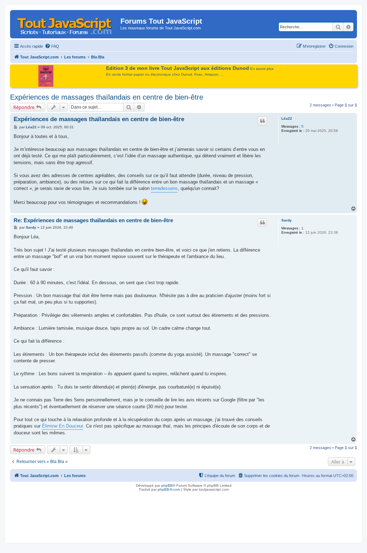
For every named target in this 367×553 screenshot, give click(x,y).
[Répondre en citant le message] (262, 120)
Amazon (211, 74)
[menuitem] (52, 46)
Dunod (186, 74)
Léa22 (286, 118)
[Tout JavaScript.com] (66, 23)
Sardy (286, 220)
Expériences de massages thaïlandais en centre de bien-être (106, 97)
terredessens (164, 188)
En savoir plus (261, 69)
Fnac (198, 74)
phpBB (167, 485)
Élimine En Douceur (62, 426)
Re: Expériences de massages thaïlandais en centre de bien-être (93, 220)
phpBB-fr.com (169, 489)
